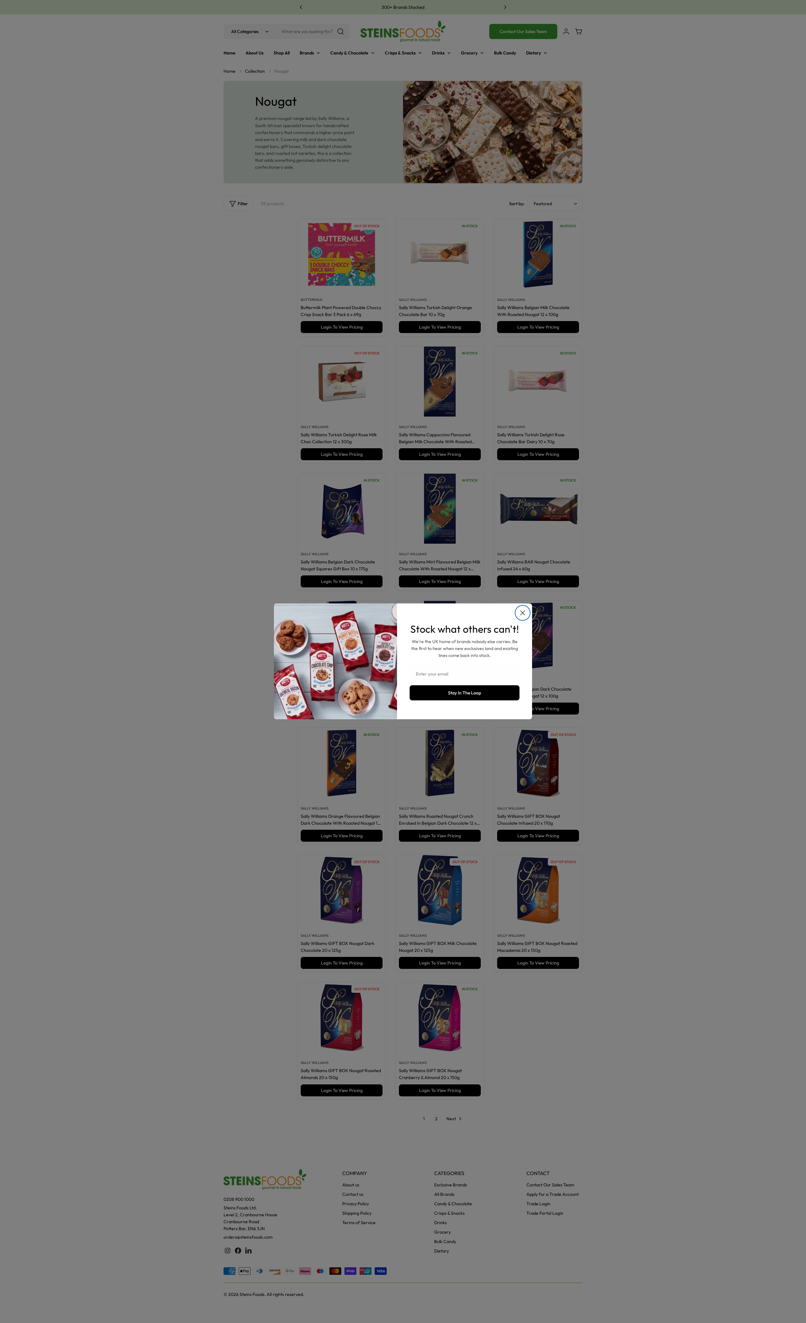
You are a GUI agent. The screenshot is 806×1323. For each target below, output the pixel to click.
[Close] (522, 613)
